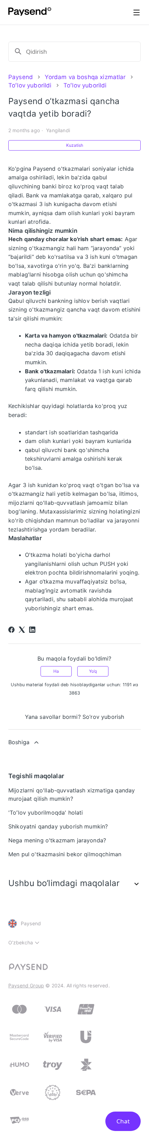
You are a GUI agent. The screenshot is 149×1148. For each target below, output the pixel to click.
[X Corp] (22, 630)
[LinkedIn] (32, 630)
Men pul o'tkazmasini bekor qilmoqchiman (64, 854)
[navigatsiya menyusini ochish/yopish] (136, 12)
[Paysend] (29, 12)
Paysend (20, 77)
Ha (56, 671)
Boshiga (18, 742)
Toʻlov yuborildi (30, 85)
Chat (123, 1121)
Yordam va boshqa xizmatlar (85, 77)
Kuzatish (74, 145)
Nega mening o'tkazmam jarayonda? (57, 840)
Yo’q (93, 671)
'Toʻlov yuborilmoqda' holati (45, 812)
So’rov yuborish (103, 716)
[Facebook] (11, 630)
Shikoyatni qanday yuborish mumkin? (58, 826)
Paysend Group (26, 985)
